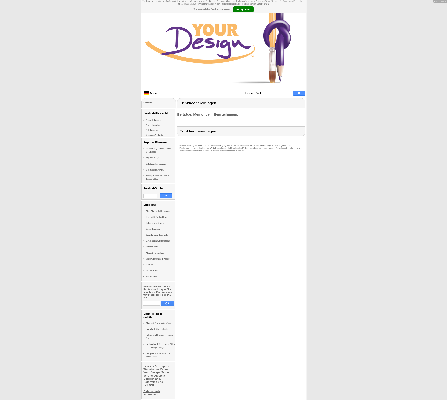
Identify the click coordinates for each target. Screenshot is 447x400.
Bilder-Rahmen (153, 229)
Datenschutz (263, 4)
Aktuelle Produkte (154, 120)
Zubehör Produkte (154, 135)
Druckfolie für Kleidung (156, 217)
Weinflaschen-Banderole (157, 235)
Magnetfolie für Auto (155, 253)
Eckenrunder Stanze (155, 223)
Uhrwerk (150, 265)
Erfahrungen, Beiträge (156, 164)
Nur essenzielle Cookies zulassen (211, 9)
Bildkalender (151, 270)
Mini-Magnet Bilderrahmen (158, 211)
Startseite (248, 93)
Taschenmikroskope (158, 323)
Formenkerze (152, 247)
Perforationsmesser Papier (157, 259)
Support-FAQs (152, 158)
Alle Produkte (152, 130)
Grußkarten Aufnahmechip (158, 241)
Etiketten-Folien (157, 329)
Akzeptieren (243, 9)
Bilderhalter (151, 276)
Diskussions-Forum (155, 170)
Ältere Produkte (153, 125)
